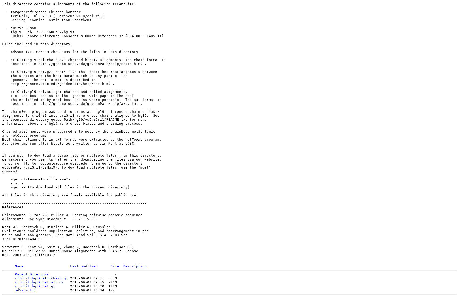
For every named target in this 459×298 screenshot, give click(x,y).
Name (19, 266)
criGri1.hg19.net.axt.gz (39, 282)
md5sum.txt (25, 290)
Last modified (84, 266)
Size (114, 266)
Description (135, 266)
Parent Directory (32, 274)
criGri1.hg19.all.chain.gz (41, 278)
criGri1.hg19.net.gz (35, 286)
